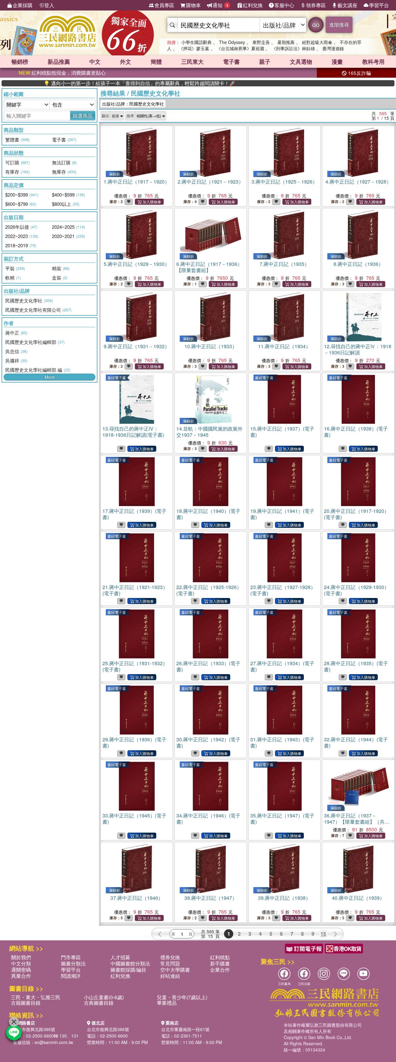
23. (283, 590)
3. (284, 181)
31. (282, 742)
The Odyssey (232, 42)
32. (356, 742)
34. (208, 818)
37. (136, 897)
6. (209, 267)
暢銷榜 (19, 62)
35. (282, 818)
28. (356, 666)
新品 (59, 62)
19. (282, 514)
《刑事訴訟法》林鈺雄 (293, 48)
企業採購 (22, 5)
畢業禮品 (167, 1002)
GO (316, 25)
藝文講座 (347, 5)
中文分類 (21, 963)
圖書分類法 (73, 963)
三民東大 (192, 62)
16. (356, 431)
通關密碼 (21, 969)
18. (208, 514)
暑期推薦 (286, 42)
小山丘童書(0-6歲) (104, 997)
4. (358, 181)
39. (284, 897)
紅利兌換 (253, 5)
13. (133, 431)
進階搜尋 (339, 24)
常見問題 (170, 963)
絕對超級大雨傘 (317, 42)
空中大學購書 (175, 969)
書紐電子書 (116, 377)
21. (135, 590)
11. (284, 346)
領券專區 (316, 5)
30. (208, 742)
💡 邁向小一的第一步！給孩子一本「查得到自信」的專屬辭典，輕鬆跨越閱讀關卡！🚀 (114, 83)
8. (358, 263)
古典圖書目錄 (99, 1002)
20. (356, 514)
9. (137, 346)
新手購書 (220, 963)
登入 (49, 5)
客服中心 (284, 5)
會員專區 (164, 5)
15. (282, 431)
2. (210, 181)
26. (208, 666)
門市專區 (71, 957)
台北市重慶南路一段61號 (185, 1029)
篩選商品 (83, 115)
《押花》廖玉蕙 (194, 48)
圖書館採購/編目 (128, 969)
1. (137, 181)
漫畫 (337, 62)
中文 (95, 62)
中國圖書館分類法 (130, 963)
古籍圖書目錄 (26, 1002)
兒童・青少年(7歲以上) (182, 997)
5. (137, 263)
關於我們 (21, 957)
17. (134, 514)
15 (323, 933)
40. (358, 897)
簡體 (156, 62)
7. (284, 263)
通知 (220, 5)
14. (209, 431)
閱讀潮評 (71, 975)
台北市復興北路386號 (34, 1029)
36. (357, 821)
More (50, 377)
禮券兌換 (170, 957)
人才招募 (120, 957)
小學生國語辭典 (196, 42)
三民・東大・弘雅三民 (35, 997)
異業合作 (21, 975)
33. (134, 818)
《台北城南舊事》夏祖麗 (240, 48)
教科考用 (373, 62)
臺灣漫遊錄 (333, 48)
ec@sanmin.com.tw (54, 1042)
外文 (125, 62)
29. (134, 742)
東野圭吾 (261, 42)
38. (210, 897)
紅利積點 (220, 957)
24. (356, 590)
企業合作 (220, 969)
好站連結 (170, 975)
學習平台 (379, 5)
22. (209, 590)
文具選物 (301, 62)
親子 (264, 62)
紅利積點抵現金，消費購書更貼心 (62, 72)
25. (135, 666)
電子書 (231, 62)
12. (357, 349)
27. (282, 666)
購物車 (193, 5)
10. (210, 346)
